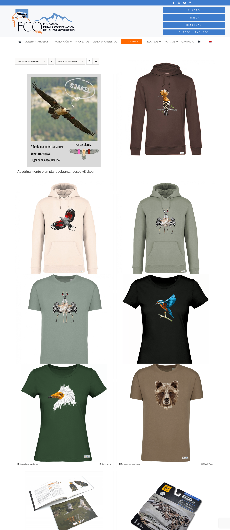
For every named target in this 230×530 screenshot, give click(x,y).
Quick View (106, 464)
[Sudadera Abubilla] (166, 109)
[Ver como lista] (96, 61)
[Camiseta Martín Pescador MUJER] (166, 323)
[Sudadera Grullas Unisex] (166, 229)
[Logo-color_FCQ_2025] (43, 10)
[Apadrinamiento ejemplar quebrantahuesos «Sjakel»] (64, 120)
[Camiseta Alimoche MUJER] (64, 412)
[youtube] (184, 3)
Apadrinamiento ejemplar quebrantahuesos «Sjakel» (56, 171)
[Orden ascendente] (51, 61)
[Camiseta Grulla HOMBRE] (64, 323)
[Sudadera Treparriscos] (64, 229)
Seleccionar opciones (29, 464)
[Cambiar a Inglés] (210, 41)
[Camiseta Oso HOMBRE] (166, 412)
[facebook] (173, 3)
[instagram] (190, 3)
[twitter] (179, 3)
